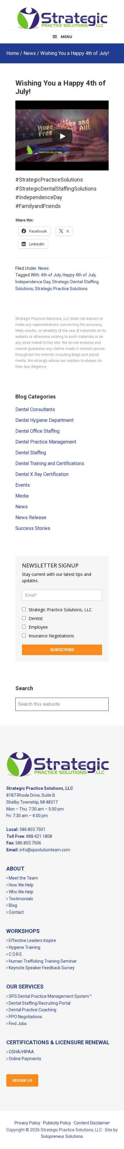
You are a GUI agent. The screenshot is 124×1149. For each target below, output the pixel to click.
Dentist (35, 618)
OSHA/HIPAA (21, 1051)
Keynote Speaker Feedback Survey (41, 967)
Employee (37, 627)
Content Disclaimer (92, 1122)
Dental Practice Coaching (32, 1009)
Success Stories (32, 528)
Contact (16, 912)
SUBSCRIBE (62, 649)
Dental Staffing (30, 453)
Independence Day (32, 281)
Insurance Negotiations (50, 636)
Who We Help (20, 891)
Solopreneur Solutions (62, 1136)
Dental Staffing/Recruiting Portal (39, 1003)
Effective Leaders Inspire (32, 940)
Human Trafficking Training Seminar (42, 961)
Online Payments (24, 1058)
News (43, 268)
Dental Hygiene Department (44, 420)
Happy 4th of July (79, 274)
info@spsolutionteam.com (45, 849)
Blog (12, 905)
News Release (30, 517)
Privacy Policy (27, 1122)
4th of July (51, 274)
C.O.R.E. (15, 954)
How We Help (20, 885)
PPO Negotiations (25, 1016)
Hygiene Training (24, 947)
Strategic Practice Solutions (61, 288)
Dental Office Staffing (37, 431)
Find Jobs (17, 1023)
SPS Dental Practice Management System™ (50, 996)
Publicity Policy (57, 1122)
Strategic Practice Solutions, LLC (62, 18)
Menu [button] (66, 37)
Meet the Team (23, 878)
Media (22, 496)
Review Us (22, 1080)
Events (22, 485)
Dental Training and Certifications (49, 463)
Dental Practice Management (45, 442)
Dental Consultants (35, 409)
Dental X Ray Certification (42, 474)
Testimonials (20, 898)
